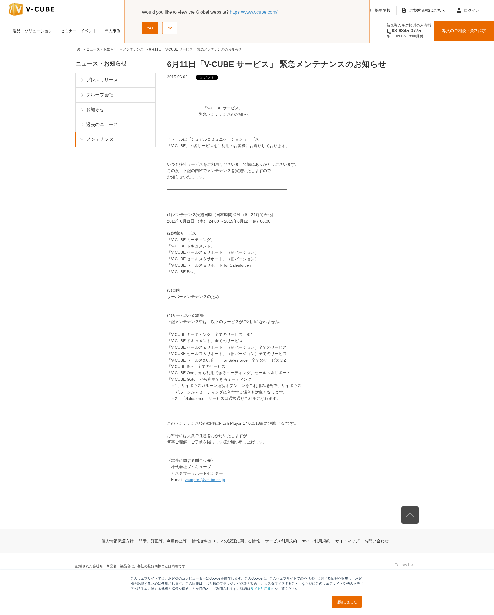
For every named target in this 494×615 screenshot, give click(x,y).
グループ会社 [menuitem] (99, 94)
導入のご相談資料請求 (464, 30)
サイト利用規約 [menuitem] (316, 541)
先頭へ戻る (410, 515)
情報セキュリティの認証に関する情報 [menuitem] (226, 541)
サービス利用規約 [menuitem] (281, 541)
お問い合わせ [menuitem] (376, 541)
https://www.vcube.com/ (253, 12)
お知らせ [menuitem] (95, 109)
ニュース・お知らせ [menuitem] (101, 63)
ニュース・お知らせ (101, 49)
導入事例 (113, 31)
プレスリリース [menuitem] (102, 79)
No (169, 28)
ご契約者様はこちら (427, 10)
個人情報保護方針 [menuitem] (117, 541)
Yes (150, 28)
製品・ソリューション (33, 31)
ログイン (472, 10)
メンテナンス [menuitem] (100, 139)
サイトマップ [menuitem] (347, 541)
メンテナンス (133, 49)
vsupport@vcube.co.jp (205, 479)
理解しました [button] (346, 601)
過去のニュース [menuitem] (102, 124)
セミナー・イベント (79, 31)
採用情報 (383, 10)
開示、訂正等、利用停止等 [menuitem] (163, 541)
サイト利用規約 (262, 588)
